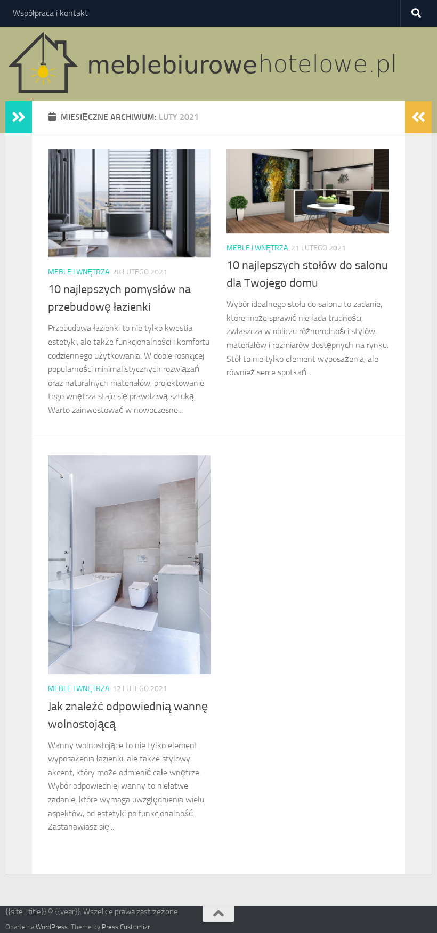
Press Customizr (126, 927)
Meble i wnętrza (78, 272)
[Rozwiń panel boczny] (18, 117)
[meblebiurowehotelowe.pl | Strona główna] (206, 64)
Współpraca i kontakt (50, 13)
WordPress (52, 927)
